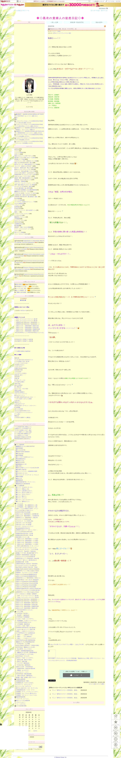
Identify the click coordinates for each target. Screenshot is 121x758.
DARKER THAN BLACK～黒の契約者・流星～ (26, 196)
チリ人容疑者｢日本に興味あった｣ (22, 427)
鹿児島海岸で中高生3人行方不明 (22, 437)
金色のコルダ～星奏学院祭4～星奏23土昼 (26, 602)
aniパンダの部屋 (18, 409)
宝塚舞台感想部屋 (20, 679)
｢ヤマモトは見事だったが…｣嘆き (22, 430)
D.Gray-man (17, 208)
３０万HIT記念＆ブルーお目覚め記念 (25, 633)
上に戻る (115, 747)
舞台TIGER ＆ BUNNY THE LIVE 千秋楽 (26, 567)
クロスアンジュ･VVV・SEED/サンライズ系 (25, 161)
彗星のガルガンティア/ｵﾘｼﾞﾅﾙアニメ (23, 156)
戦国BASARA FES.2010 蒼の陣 (24, 535)
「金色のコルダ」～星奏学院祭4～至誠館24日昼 (27, 329)
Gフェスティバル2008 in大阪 (23, 519)
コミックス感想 (18, 200)
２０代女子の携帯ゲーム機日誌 (22, 417)
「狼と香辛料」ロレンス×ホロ (24, 649)
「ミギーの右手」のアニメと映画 (22, 398)
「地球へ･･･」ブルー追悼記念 (23, 636)
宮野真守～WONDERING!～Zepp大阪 (25, 554)
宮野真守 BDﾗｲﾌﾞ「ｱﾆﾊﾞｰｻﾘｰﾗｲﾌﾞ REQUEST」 (28, 579)
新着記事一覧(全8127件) (76, 22)
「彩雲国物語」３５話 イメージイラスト (26, 620)
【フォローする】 (95, 10)
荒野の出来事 (17, 390)
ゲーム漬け (17, 414)
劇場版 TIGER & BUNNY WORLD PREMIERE (27, 569)
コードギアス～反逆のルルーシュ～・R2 (24, 201)
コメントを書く (100, 684)
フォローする (115, 724)
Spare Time (17, 383)
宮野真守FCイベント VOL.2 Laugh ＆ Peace (27, 592)
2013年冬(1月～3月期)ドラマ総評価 (23, 339)
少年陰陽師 (17, 218)
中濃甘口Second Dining (20, 368)
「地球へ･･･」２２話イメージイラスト (26, 638)
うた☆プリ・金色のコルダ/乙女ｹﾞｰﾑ (23, 166)
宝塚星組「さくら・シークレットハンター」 (27, 691)
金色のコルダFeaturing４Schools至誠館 (26, 585)
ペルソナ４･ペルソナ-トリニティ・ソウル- (25, 183)
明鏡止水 (16, 415)
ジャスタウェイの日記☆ (20, 373)
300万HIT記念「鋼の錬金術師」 (24, 673)
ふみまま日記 (17, 371)
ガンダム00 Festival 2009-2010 (24, 531)
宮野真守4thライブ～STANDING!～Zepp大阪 (27, 558)
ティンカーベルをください (21, 363)
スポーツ (16, 230)
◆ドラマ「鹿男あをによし (23, 501)
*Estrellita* (17, 376)
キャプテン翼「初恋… (21, 288)
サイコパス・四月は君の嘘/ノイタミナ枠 (24, 171)
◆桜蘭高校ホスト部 (21, 464)
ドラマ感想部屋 (20, 485)
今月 (29, 730)
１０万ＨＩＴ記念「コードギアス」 (25, 618)
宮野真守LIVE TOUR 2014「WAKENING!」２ (27, 601)
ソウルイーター (18, 205)
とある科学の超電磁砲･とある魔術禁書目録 (25, 190)
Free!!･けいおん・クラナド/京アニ (23, 176)
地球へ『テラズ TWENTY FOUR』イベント (27, 508)
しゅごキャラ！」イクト (22, 672)
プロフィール (25, 10)
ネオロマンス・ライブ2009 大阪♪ (24, 521)
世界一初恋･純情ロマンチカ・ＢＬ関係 (24, 184)
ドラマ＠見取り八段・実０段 (21, 361)
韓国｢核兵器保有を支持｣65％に (22, 438)
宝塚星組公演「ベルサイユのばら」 (25, 682)
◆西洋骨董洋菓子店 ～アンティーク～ (26, 482)
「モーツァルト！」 (21, 702)
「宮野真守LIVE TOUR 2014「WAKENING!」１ (27, 322)
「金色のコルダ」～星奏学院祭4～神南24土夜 (27, 331)
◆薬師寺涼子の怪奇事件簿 (23, 483)
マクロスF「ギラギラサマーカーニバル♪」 (27, 547)
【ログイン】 (104, 10)
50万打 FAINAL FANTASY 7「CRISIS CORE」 (28, 645)
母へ (17, 117)
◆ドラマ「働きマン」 (22, 496)
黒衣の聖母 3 (19, 284)
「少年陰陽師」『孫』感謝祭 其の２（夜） (27, 507)
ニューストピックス (29, 424)
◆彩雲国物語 (19, 448)
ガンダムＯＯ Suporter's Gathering (26, 551)
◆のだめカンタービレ (22, 473)
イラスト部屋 (19, 611)
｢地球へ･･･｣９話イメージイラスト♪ (25, 631)
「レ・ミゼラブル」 (21, 704)
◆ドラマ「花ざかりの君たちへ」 (24, 492)
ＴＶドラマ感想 (18, 152)
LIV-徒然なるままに (19, 365)
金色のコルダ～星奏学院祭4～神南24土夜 (26, 608)
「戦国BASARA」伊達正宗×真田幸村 (25, 668)
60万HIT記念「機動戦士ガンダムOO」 (26, 647)
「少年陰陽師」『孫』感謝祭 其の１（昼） (27, 505)
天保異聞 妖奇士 (18, 224)
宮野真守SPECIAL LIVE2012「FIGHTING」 (27, 563)
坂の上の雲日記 (18, 385)
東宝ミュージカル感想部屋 (23, 700)
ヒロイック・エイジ (19, 220)
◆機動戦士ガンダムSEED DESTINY (25, 446)
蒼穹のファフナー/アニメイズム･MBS (24, 169)
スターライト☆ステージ (20, 393)
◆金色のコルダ (20, 460)
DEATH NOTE (18, 222)
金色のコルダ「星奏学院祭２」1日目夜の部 (27, 514)
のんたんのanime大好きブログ (22, 410)
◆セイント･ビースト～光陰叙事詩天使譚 (26, 471)
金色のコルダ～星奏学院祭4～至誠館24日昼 (27, 606)
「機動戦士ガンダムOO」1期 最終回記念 (26, 652)
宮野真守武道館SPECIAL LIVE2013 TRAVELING (28, 588)
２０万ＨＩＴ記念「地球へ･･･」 (24, 626)
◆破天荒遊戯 (19, 476)
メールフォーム (23, 310)
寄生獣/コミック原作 (19, 159)
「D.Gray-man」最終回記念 (23, 665)
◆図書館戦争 (19, 480)
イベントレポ (19, 503)
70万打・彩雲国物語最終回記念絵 (24, 650)
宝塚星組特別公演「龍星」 (23, 681)
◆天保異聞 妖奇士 (21, 458)
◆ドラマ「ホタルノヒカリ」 (23, 494)
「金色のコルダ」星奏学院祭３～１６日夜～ (27, 544)
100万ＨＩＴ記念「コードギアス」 (25, 658)
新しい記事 (116, 736)
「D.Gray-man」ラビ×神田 (23, 643)
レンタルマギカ (18, 215)
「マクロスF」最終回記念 (22, 663)
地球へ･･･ (17, 212)
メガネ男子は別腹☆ (19, 381)
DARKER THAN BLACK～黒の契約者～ (26, 627)
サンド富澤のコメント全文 (21, 435)
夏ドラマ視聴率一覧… (21, 290)
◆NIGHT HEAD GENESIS (23, 451)
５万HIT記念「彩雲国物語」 (23, 617)
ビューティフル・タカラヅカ (23, 686)
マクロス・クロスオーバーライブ (24, 526)
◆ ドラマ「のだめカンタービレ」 (24, 487)
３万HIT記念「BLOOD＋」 (23, 613)
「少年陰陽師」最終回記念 (23, 624)
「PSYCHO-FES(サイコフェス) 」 (25, 610)
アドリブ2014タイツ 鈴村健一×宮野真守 (26, 594)
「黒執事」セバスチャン (22, 670)
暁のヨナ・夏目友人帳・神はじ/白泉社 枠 (24, 167)
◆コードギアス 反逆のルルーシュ (24, 457)
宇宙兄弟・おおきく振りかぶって (22, 179)
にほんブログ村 (79, 644)
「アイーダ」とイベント (22, 698)
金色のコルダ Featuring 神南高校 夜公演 (26, 576)
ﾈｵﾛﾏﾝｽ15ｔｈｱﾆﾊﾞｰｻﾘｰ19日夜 (23, 524)
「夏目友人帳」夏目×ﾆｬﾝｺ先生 (24, 659)
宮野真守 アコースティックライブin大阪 (27, 572)
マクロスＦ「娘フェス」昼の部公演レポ (26, 560)
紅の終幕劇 (17, 407)
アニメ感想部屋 (20, 444)
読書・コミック (23, 1)
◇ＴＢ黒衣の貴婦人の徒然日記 (22, 351)
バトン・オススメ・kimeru (21, 234)
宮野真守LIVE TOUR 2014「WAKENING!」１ (27, 599)
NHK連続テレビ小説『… (22, 286)
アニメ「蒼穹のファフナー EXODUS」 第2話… (65, 694)
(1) (75, 29)
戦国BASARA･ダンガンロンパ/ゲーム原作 (25, 174)
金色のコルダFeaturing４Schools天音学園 (27, 583)
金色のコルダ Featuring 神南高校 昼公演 (26, 574)
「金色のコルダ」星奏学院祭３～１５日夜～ (27, 540)
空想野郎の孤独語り (19, 392)
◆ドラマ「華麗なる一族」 (23, 489)
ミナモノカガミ (18, 366)
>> (98, 1)
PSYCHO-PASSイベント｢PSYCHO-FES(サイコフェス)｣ (29, 332)
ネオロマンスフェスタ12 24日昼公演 (25, 556)
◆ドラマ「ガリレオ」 (22, 498)
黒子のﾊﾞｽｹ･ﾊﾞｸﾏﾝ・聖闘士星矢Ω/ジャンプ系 (25, 164)
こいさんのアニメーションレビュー (23, 412)
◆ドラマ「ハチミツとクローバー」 (25, 499)
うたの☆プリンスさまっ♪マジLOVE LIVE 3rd (28, 590)
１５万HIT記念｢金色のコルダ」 (24, 622)
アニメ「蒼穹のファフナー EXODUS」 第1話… (65, 697)
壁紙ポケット (17, 402)
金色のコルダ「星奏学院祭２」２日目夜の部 (27, 515)
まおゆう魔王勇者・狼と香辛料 (22, 188)
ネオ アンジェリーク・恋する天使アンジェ (25, 210)
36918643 (102, 8)
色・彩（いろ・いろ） (20, 380)
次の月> (35, 730)
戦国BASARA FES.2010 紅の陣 (24, 533)
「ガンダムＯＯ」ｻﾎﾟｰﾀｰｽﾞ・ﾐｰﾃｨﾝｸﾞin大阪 (27, 549)
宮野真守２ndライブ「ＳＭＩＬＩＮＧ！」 (27, 530)
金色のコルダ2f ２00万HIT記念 (24, 666)
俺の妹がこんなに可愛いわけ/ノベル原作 (24, 157)
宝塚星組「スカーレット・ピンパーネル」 (27, 695)
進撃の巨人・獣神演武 (20, 181)
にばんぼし (17, 400)
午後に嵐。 (17, 378)
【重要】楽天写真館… (21, 292)
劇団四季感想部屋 (20, 697)
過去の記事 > (99, 22)
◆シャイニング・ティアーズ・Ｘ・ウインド (27, 475)
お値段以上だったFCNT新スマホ (22, 428)
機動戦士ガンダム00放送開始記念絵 (25, 642)
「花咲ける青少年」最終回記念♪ (24, 675)
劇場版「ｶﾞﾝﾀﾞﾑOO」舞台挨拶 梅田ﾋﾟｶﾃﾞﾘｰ (27, 553)
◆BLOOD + (19, 466)
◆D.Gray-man (20, 453)
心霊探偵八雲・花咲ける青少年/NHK (23, 195)
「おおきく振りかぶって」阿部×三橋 (25, 629)
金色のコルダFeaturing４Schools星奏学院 (27, 581)
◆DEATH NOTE (20, 462)
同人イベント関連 (19, 232)
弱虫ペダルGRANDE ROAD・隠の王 (23, 162)
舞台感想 (16, 225)
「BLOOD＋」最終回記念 (22, 615)
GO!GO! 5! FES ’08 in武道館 (23, 512)
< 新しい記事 (54, 22)
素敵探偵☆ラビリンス (20, 217)
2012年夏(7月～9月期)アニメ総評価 (23, 341)
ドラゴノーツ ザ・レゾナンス (21, 213)
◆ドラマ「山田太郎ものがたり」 (24, 490)
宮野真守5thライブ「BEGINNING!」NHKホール (28, 578)
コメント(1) (92, 684)
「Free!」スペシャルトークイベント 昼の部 (26, 319)
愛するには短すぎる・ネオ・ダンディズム (27, 688)
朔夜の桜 (16, 358)
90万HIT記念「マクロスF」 (23, 656)
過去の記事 (116, 730)
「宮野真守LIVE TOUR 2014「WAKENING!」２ (27, 324)
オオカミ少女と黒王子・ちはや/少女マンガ (25, 173)
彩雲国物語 (17, 207)
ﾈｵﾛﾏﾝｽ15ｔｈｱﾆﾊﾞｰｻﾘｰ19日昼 (23, 522)
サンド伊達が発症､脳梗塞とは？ (22, 433)
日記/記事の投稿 (29, 111)
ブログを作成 (110, 1)
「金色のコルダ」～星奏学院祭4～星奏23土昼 (27, 325)
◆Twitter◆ (23, 300)
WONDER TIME (18, 370)
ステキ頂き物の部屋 (21, 705)
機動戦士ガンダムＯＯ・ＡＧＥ (22, 191)
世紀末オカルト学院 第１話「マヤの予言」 (62, 29)
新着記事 (115, 741)
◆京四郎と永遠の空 (21, 469)
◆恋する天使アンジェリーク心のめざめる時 (27, 467)
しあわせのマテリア (19, 404)
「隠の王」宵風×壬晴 (21, 661)
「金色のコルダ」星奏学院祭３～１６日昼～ (27, 542)
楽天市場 (118, 1)
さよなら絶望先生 (19, 203)
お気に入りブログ (29, 281)
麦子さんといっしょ (19, 395)
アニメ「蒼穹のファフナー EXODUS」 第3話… (65, 690)
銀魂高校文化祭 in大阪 (22, 562)
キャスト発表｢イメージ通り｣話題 (22, 432)
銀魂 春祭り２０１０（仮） (23, 537)
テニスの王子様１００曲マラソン (24, 510)
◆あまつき (19, 478)
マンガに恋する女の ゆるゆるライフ (23, 359)
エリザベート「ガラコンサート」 (24, 684)
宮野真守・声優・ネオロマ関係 (22, 227)
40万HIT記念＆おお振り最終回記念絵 (25, 640)
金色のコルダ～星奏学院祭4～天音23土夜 (26, 604)
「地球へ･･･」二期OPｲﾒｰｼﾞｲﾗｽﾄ (24, 634)
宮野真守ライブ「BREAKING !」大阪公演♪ (27, 517)
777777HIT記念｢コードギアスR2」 (25, 654)
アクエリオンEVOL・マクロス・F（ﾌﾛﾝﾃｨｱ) (25, 193)
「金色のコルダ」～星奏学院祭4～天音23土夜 (27, 327)
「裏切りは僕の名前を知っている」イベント (27, 546)
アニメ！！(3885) (56, 31)
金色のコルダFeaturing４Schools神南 (26, 586)
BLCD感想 (17, 198)
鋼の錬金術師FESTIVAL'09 (23, 528)
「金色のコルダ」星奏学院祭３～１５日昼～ (27, 538)
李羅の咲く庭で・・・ (20, 375)
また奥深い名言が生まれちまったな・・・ (25, 397)
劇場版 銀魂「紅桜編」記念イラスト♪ (26, 677)
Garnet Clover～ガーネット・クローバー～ (25, 405)
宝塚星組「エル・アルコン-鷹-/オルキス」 (27, 693)
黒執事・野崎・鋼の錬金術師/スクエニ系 (24, 178)
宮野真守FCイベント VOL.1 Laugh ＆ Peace (27, 570)
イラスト (16, 150)
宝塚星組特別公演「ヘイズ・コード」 (25, 690)
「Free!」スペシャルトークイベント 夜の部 (26, 320)
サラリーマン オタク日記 (21, 388)
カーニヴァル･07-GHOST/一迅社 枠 (23, 186)
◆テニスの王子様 (20, 450)
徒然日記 (16, 149)
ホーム (15, 10)
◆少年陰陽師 (19, 455)
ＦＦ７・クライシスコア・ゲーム (22, 229)
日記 (19, 10)
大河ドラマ (17, 154)
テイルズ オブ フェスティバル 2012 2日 (26, 565)
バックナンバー (29, 734)
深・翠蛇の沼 (17, 387)
